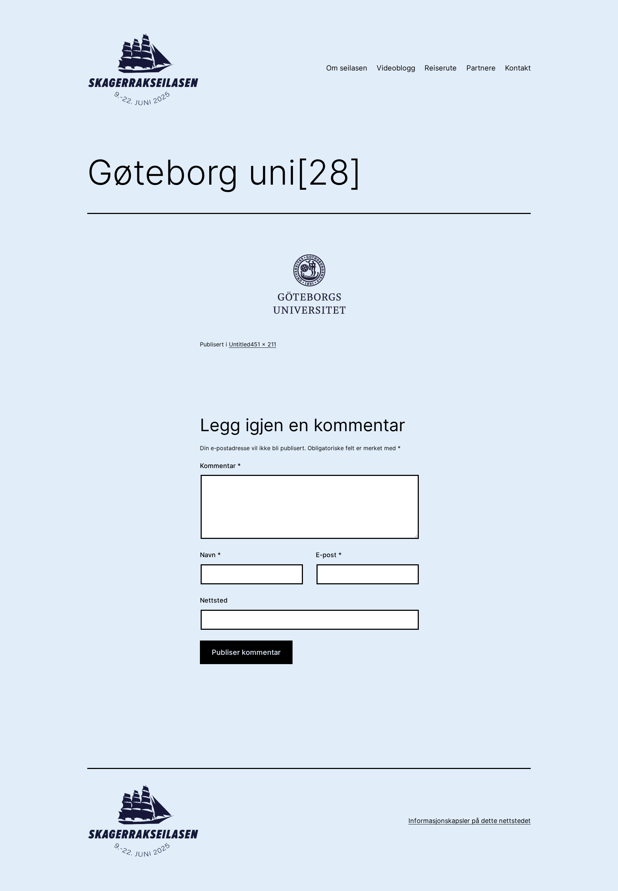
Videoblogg (396, 68)
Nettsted (213, 600)
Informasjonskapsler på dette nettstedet (469, 820)
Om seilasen (346, 68)
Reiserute (441, 68)
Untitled (239, 344)
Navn (210, 555)
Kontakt (518, 68)
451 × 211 (263, 344)
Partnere (481, 68)
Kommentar (220, 465)
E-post (329, 555)
